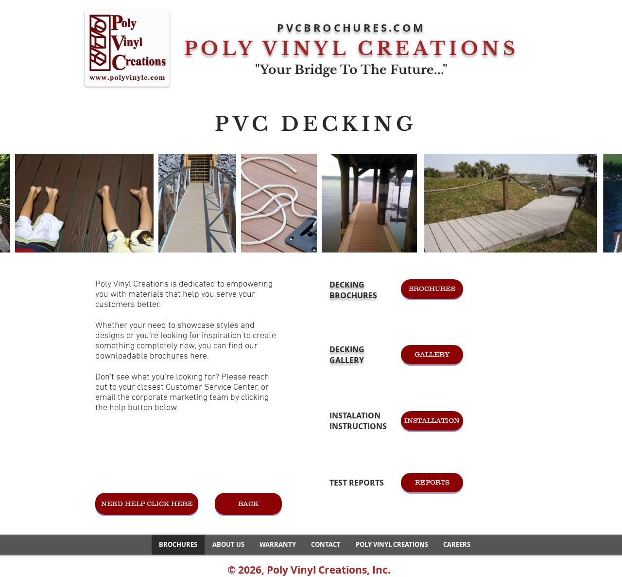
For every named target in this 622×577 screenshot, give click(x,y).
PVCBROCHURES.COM (351, 27)
